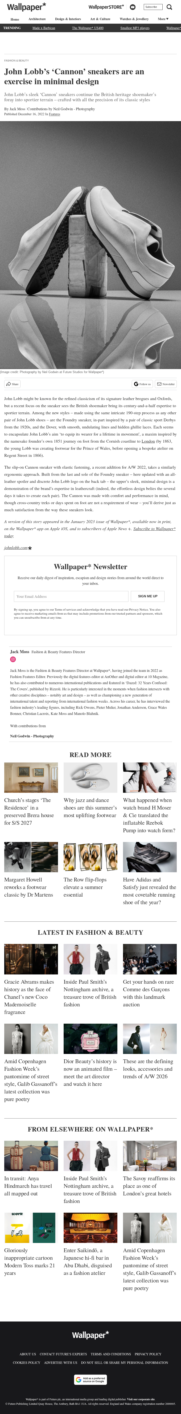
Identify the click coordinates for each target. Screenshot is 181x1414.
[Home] (14, 19)
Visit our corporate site (141, 1399)
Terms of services (66, 609)
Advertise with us (60, 1362)
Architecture (37, 18)
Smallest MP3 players (134, 28)
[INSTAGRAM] (14, 659)
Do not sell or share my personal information (124, 1362)
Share (15, 384)
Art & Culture (100, 18)
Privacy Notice (138, 609)
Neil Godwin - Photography (74, 108)
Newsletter (169, 384)
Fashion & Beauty (16, 60)
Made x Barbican (44, 28)
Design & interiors (68, 18)
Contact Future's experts (63, 1354)
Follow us (145, 384)
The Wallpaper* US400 (87, 28)
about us (28, 1354)
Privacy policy (148, 1354)
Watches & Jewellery (134, 18)
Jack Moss (17, 108)
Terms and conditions (111, 1354)
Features (54, 114)
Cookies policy (26, 1362)
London (148, 441)
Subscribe (151, 6)
